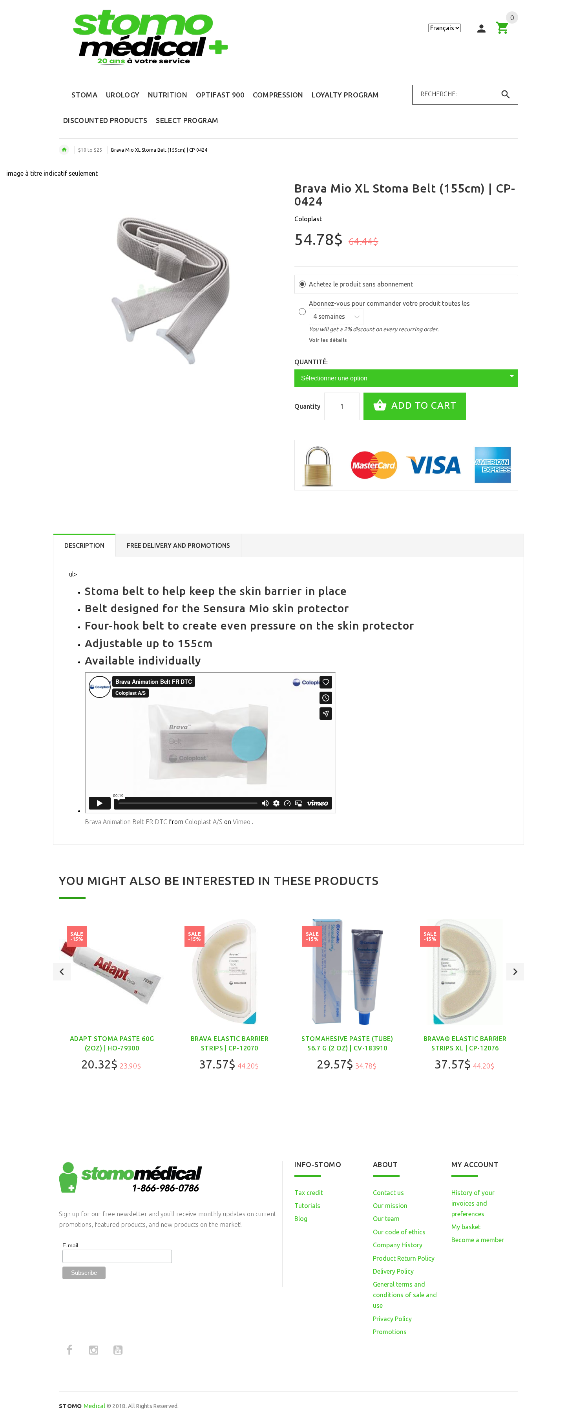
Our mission (390, 1205)
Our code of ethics (399, 1232)
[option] (112, 1016)
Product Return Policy (404, 1258)
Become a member (477, 1239)
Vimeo (241, 821)
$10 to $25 (90, 149)
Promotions (390, 1331)
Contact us (388, 1192)
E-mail (70, 1245)
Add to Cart (422, 405)
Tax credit (308, 1192)
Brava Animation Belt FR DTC (126, 821)
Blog (300, 1218)
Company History (397, 1244)
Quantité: (311, 361)
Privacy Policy (392, 1318)
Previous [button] (62, 971)
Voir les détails (328, 340)
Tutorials (307, 1205)
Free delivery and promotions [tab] (178, 545)
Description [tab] (84, 545)
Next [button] (515, 971)
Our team (386, 1218)
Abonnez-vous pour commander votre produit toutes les (390, 303)
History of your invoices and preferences (473, 1203)
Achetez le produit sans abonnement (361, 284)
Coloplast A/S (204, 821)
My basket (465, 1226)
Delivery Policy (393, 1271)
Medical (82, 1406)
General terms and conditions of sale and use (405, 1295)
